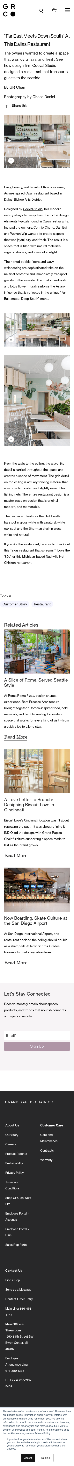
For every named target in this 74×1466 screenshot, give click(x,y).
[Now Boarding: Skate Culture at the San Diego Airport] (37, 890)
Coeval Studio (33, 209)
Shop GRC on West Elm (18, 1201)
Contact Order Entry (19, 1299)
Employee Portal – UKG (17, 1232)
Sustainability (14, 1163)
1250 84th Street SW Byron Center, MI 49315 (19, 1336)
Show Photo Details (11, 161)
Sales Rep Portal (16, 1244)
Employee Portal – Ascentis (17, 1216)
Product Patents (16, 1153)
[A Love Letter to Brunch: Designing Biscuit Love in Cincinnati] (37, 771)
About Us (12, 1125)
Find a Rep (12, 1280)
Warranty (46, 1160)
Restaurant (42, 604)
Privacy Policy (14, 1172)
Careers (10, 1144)
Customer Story (14, 604)
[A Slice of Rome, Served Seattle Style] (37, 651)
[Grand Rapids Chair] (9, 10)
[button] (67, 10)
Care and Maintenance (49, 1138)
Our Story (11, 1135)
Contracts (47, 1150)
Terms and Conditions (12, 1185)
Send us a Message (18, 1289)
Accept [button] (28, 1457)
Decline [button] (45, 1457)
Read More (15, 737)
